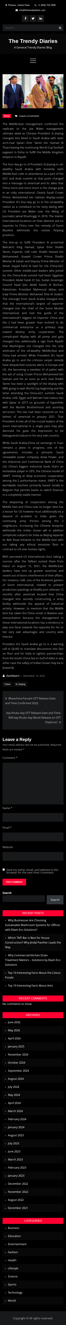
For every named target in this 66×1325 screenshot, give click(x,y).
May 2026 (14, 1030)
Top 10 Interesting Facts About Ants (30, 985)
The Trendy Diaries (33, 41)
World (6, 116)
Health (12, 1260)
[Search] (60, 27)
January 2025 (16, 1046)
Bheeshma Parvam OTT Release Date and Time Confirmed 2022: (30, 701)
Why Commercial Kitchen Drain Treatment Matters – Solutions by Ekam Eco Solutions (32, 960)
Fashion (13, 1252)
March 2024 (15, 1111)
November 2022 (18, 1192)
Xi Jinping (20, 684)
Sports (12, 1284)
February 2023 (17, 1167)
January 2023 (16, 1175)
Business (13, 1228)
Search (7, 893)
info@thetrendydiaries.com (32, 10)
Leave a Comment (29, 116)
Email (7, 827)
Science (13, 1276)
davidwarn (13, 676)
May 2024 (14, 1095)
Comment (10, 758)
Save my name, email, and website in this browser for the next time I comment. (32, 871)
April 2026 (14, 1038)
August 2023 (16, 1135)
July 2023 (13, 1143)
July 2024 (13, 1087)
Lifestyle (13, 1268)
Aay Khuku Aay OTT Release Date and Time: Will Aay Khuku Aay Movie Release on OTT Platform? (33, 717)
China (7, 684)
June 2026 (14, 1022)
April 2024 (14, 1103)
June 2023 (14, 1151)
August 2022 (16, 1200)
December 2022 (18, 1184)
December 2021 (18, 1208)
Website (8, 847)
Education (14, 1236)
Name (7, 808)
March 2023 (15, 1159)
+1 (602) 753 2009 (47, 5)
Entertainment (17, 1244)
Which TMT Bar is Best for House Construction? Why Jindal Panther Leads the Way (33, 942)
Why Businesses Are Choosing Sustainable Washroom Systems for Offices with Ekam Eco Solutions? (32, 925)
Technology (15, 1292)
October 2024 (16, 1062)
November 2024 (18, 1054)
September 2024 (18, 1071)
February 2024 (17, 1119)
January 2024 (16, 1127)
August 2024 (16, 1079)
